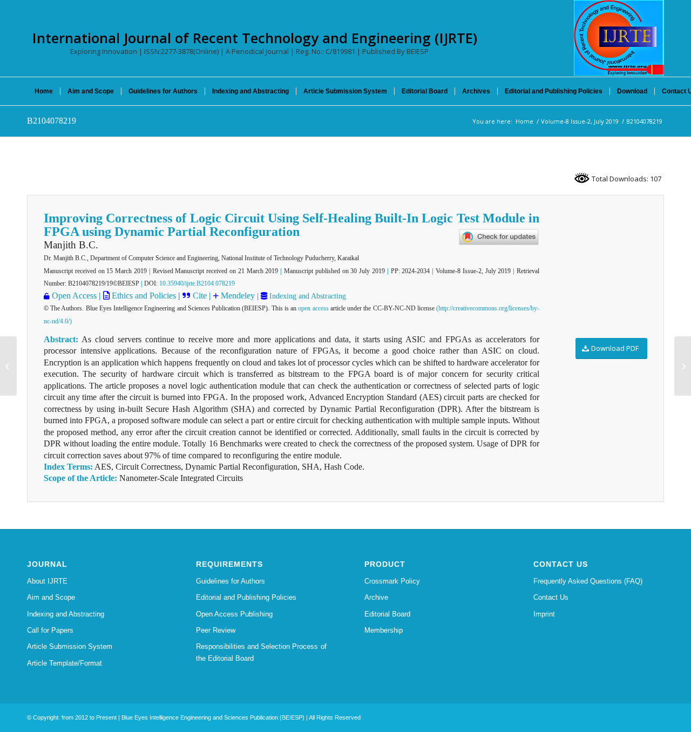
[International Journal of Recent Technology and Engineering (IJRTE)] (619, 38)
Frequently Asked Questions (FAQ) (587, 581)
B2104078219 (51, 120)
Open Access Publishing (234, 614)
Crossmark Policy (392, 581)
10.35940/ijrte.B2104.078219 (197, 283)
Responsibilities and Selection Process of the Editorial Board (261, 652)
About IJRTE (47, 581)
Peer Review (215, 630)
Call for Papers (50, 630)
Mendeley (237, 295)
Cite (200, 295)
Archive (376, 597)
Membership (383, 630)
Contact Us (550, 597)
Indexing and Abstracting (306, 296)
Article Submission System (69, 646)
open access (313, 308)
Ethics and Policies (143, 295)
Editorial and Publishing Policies (246, 597)
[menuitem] (44, 91)
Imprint (544, 614)
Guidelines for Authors (230, 581)
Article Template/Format (64, 663)
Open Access (74, 295)
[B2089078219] (8, 366)
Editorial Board (387, 614)
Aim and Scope (51, 597)
